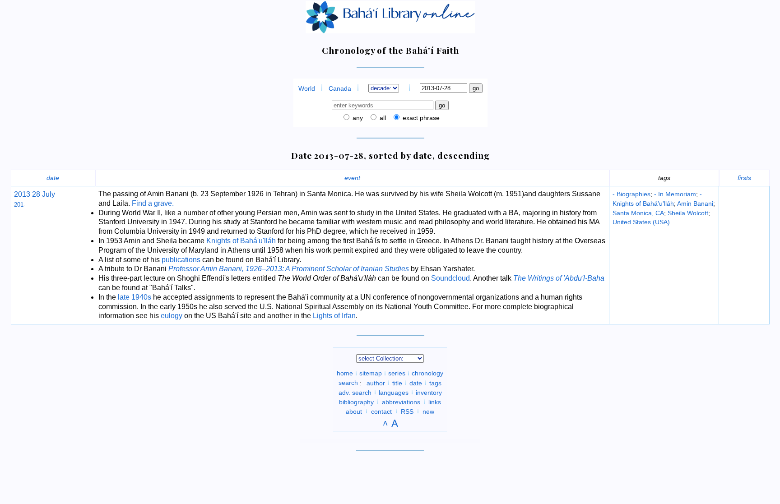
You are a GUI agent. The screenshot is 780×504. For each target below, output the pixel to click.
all (382, 117)
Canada (340, 88)
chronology (427, 373)
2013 (22, 194)
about (354, 411)
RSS (407, 411)
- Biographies (631, 194)
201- (19, 204)
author (376, 382)
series (396, 373)
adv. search (355, 392)
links (434, 401)
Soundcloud (450, 278)
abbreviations (401, 401)
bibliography (356, 401)
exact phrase (420, 117)
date (52, 177)
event (352, 177)
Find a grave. (153, 203)
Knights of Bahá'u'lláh (241, 241)
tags (435, 382)
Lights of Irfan (334, 315)
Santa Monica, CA (638, 213)
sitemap (370, 373)
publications (181, 260)
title (397, 382)
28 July (42, 194)
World (306, 88)
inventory (429, 392)
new (428, 411)
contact (381, 411)
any (357, 117)
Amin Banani (695, 203)
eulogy (171, 315)
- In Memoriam (675, 194)
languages (394, 392)
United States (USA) (641, 222)
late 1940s (134, 297)
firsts (744, 177)
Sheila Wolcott (688, 213)
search (348, 382)
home (345, 373)
